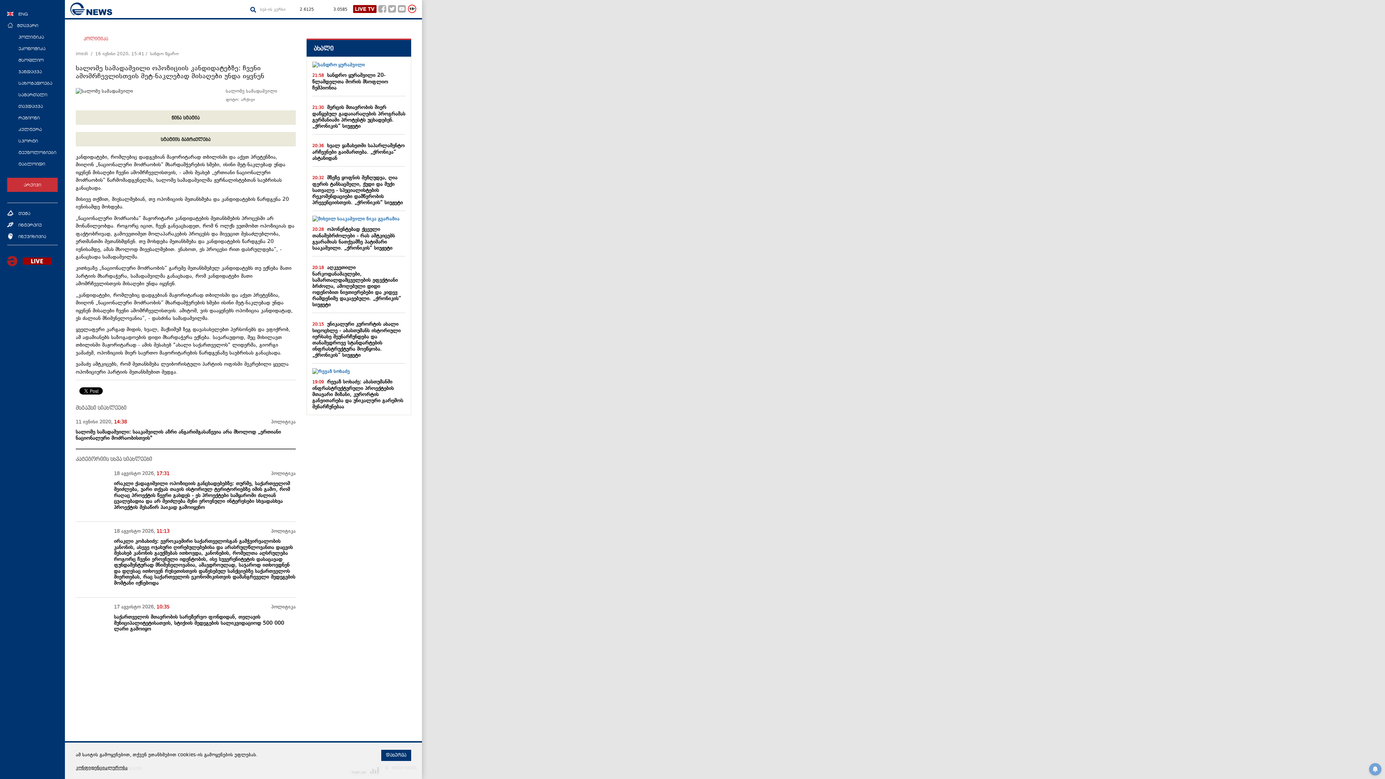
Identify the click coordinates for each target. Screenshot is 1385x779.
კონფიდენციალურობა (102, 768)
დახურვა (396, 755)
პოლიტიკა (96, 38)
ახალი (324, 48)
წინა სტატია (186, 117)
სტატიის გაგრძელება (186, 139)
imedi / (85, 54)
